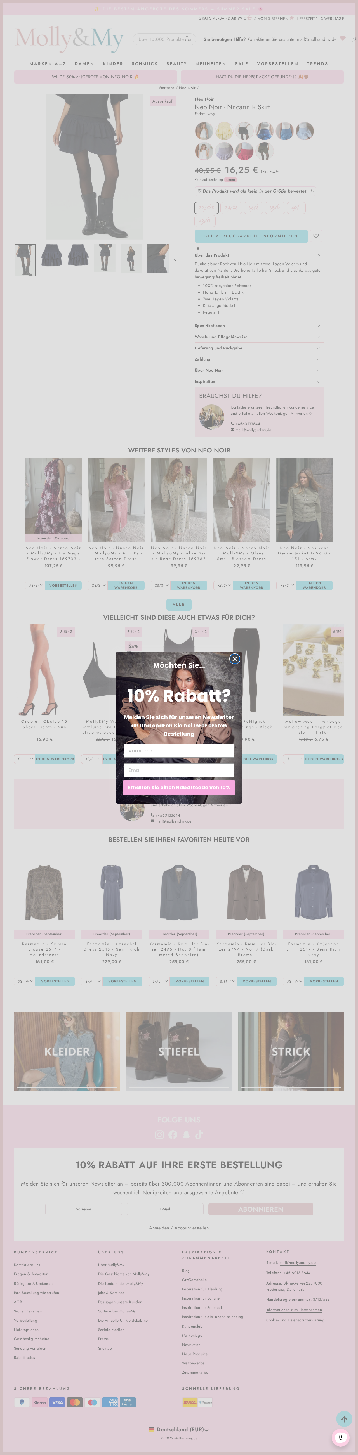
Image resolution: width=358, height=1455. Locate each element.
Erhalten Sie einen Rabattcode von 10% (179, 787)
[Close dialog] (235, 659)
